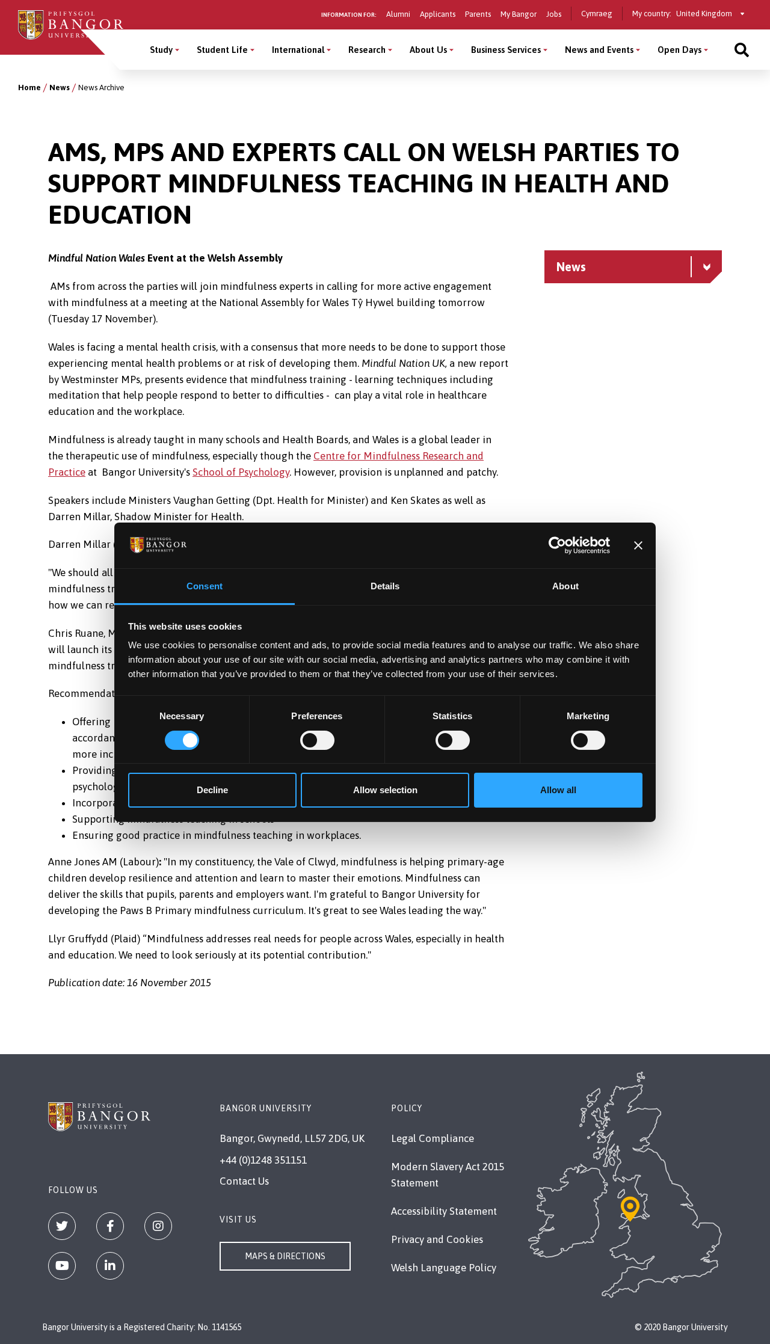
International (298, 49)
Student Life (222, 49)
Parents (478, 14)
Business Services (506, 49)
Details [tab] (385, 586)
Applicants (437, 14)
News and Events (599, 49)
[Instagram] (158, 1226)
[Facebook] (110, 1226)
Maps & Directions (285, 1256)
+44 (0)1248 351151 (263, 1160)
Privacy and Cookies (437, 1239)
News (59, 87)
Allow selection (385, 790)
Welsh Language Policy (443, 1268)
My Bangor (518, 14)
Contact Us (244, 1181)
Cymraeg (596, 13)
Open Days (679, 49)
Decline (212, 790)
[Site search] (742, 49)
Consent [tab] (204, 586)
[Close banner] (638, 545)
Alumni (398, 14)
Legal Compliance (432, 1138)
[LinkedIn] (110, 1266)
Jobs (553, 14)
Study (161, 49)
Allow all (558, 790)
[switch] (317, 740)
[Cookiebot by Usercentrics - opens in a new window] (557, 545)
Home (29, 87)
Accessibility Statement (444, 1211)
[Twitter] (62, 1226)
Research (367, 49)
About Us (428, 49)
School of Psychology (240, 472)
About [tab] (565, 586)
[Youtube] (62, 1266)
